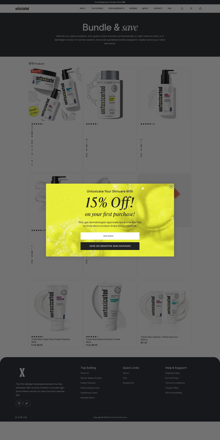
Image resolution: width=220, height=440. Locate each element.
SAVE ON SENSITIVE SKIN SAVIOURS (110, 246)
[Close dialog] (171, 186)
